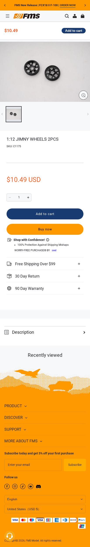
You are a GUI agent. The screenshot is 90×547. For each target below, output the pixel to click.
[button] (7, 16)
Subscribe (74, 464)
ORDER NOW (68, 5)
